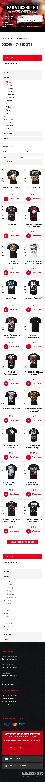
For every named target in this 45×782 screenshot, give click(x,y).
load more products (22, 542)
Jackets (8, 107)
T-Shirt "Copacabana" (11, 262)
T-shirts (24, 38)
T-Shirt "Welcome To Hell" (11, 336)
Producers (11, 63)
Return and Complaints (9, 695)
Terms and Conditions (9, 701)
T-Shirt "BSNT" (11, 298)
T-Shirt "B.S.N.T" (34, 298)
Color (5, 151)
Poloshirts (11, 94)
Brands (26, 151)
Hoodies (9, 101)
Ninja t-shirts (11, 98)
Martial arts (10, 123)
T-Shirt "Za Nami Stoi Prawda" (11, 521)
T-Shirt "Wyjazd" (11, 409)
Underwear (9, 126)
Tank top (10, 88)
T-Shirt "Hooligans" (34, 336)
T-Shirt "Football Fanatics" (34, 373)
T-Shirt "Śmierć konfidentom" (34, 225)
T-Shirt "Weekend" (11, 187)
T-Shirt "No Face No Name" (33, 521)
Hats (7, 116)
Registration (34, 24)
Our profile (15, 759)
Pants (8, 110)
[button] (29, 157)
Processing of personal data (11, 704)
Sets (7, 129)
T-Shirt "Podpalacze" (11, 373)
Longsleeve (11, 91)
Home (7, 38)
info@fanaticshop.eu (10, 659)
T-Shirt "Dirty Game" (11, 447)
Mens (12, 38)
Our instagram (17, 766)
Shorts (8, 113)
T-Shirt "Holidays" (33, 187)
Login (28, 24)
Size (12, 147)
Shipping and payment (9, 698)
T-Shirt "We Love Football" (11, 484)
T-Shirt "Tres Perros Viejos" (33, 447)
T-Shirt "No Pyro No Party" (33, 410)
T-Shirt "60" (11, 224)
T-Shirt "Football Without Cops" (34, 484)
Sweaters (9, 104)
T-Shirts (18, 38)
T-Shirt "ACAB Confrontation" (33, 262)
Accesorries (10, 119)
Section (9, 58)
